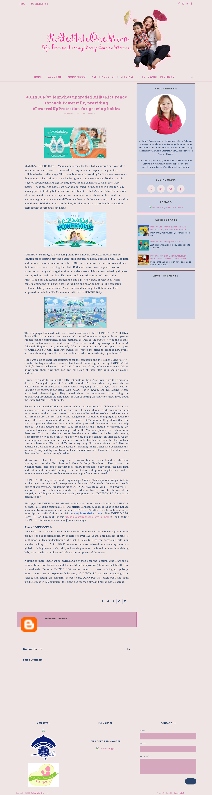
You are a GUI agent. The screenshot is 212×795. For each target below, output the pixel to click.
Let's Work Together (157, 77)
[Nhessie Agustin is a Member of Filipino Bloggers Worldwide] (43, 747)
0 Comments (90, 113)
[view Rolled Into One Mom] (166, 207)
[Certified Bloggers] (106, 748)
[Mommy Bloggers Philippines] (43, 775)
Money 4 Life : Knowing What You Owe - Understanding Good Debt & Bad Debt (168, 228)
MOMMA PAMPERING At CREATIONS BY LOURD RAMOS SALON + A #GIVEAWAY (168, 257)
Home (22, 4)
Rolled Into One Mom (40, 793)
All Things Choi (103, 77)
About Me (55, 77)
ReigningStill (179, 793)
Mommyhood (77, 77)
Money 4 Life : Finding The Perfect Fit (167, 242)
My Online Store (39, 4)
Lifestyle (127, 77)
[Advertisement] (166, 298)
